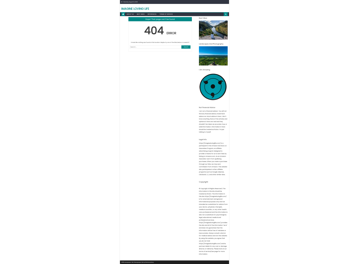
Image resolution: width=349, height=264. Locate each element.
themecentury (149, 262)
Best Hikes (141, 14)
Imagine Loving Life (135, 9)
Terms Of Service (166, 14)
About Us (130, 14)
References (152, 14)
